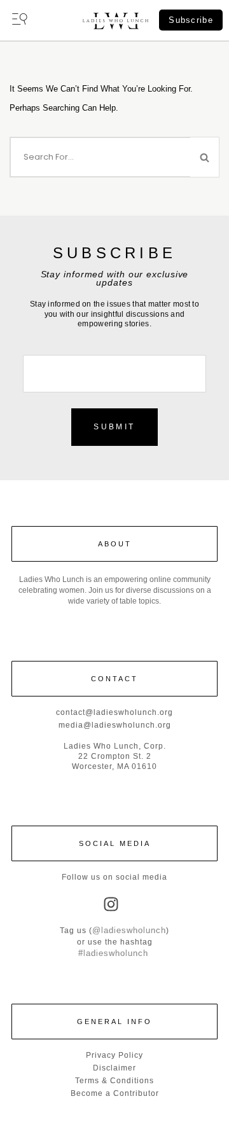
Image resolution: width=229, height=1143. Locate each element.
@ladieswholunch (129, 930)
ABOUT (115, 544)
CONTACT (114, 678)
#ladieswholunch (113, 953)
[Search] (204, 157)
